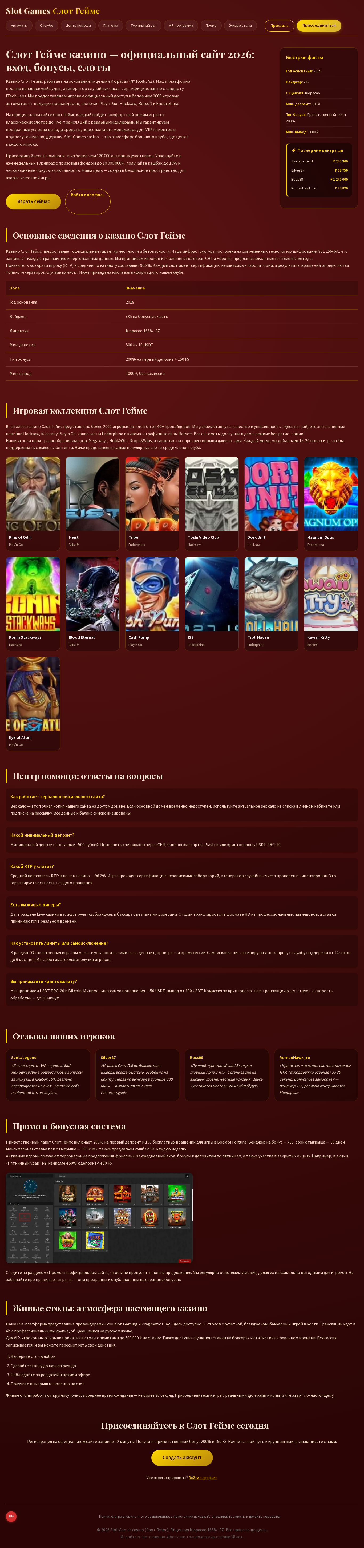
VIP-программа (181, 25)
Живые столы (240, 25)
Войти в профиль (88, 195)
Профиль (279, 26)
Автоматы (19, 25)
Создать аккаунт (182, 1457)
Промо (211, 25)
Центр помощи (78, 25)
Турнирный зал (143, 25)
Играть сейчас (33, 201)
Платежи (110, 25)
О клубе (46, 25)
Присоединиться (319, 25)
